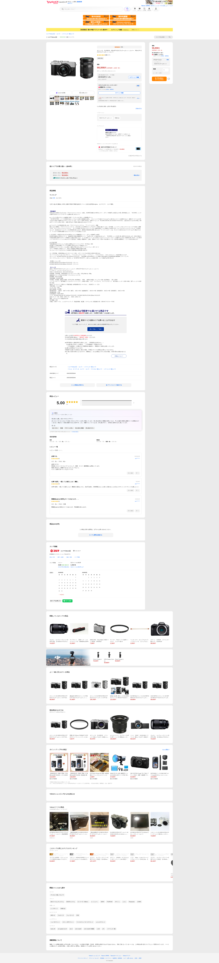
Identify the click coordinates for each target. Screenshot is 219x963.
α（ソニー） (94, 901)
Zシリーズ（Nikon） (83, 901)
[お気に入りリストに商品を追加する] (168, 79)
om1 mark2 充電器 (89, 929)
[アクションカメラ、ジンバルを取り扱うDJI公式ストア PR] (68, 650)
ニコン (124, 901)
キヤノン (117, 901)
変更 (168, 59)
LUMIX (139, 901)
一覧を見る (136, 175)
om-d (71, 929)
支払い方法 (52, 557)
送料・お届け (61, 557)
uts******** (137, 458)
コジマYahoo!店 (50, 34)
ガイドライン (108, 958)
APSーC (53, 915)
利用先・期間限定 (110, 89)
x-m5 (98, 929)
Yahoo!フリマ (126, 955)
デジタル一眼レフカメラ (57, 895)
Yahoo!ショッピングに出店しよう (159, 5)
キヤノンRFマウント (68, 922)
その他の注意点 (75, 431)
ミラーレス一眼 (111, 929)
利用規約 (102, 958)
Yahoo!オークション (115, 955)
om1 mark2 (78, 929)
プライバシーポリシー (83, 958)
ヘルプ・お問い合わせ (128, 958)
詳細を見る (139, 108)
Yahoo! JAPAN (145, 5)
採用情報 (120, 958)
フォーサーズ (70, 915)
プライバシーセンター (94, 958)
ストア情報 (77, 557)
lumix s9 (53, 929)
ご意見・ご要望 (137, 958)
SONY (102, 901)
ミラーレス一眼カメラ (68, 34)
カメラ (58, 34)
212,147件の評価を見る (63, 567)
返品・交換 (69, 557)
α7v (103, 929)
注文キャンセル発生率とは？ (77, 567)
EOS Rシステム (70, 901)
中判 (77, 915)
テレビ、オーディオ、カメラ (76, 369)
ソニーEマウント (55, 922)
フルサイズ (61, 915)
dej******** (137, 483)
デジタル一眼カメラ (96, 369)
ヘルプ (171, 5)
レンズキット (54, 908)
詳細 (138, 98)
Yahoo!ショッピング (94, 955)
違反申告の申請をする (136, 155)
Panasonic (132, 901)
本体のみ (63, 908)
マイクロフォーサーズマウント (84, 922)
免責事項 (115, 958)
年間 (54, 198)
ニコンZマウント (100, 922)
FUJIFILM (109, 901)
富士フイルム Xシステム (57, 901)
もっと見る (165, 749)
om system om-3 (62, 929)
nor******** (137, 501)
